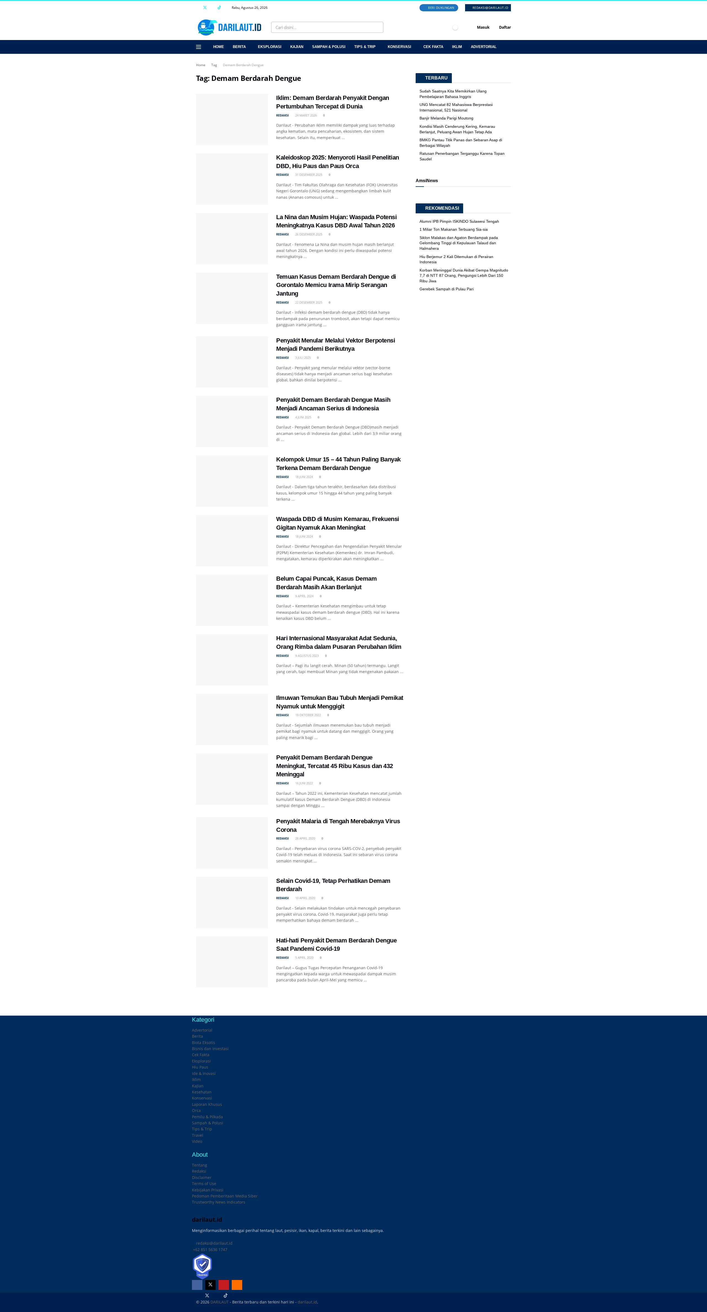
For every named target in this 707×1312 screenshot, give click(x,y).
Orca (196, 1110)
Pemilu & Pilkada (207, 1116)
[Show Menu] (198, 47)
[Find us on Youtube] (212, 8)
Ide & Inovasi (204, 1073)
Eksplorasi (269, 47)
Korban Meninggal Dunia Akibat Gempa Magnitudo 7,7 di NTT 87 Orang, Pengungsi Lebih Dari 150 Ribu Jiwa (464, 275)
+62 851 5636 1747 (209, 1249)
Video (197, 1141)
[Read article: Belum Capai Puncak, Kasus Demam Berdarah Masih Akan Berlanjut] (232, 600)
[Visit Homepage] (230, 27)
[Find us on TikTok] (219, 8)
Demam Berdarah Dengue (243, 65)
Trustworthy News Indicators (218, 1202)
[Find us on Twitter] (205, 8)
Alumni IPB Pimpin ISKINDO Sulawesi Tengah (459, 221)
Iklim (457, 47)
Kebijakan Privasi (207, 1190)
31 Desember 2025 (308, 174)
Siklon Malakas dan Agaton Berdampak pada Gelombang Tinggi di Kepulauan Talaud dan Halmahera (459, 243)
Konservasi (399, 47)
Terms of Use (204, 1183)
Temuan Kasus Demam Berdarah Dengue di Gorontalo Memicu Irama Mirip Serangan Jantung (336, 285)
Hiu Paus (200, 1067)
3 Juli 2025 (302, 357)
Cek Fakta (433, 47)
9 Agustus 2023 (306, 656)
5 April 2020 (303, 957)
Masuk (483, 27)
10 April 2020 (304, 898)
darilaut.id (307, 1302)
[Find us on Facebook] (197, 8)
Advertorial (484, 47)
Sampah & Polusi (328, 47)
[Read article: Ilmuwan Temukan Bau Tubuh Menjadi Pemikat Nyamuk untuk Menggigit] (232, 719)
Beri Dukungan (440, 8)
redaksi (282, 115)
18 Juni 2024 (303, 477)
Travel (197, 1135)
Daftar (504, 27)
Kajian (296, 47)
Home (218, 47)
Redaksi (199, 1171)
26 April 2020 (304, 838)
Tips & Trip (365, 47)
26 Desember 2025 (308, 234)
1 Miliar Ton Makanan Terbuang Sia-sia (454, 229)
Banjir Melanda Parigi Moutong (446, 118)
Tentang (199, 1165)
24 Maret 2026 (305, 115)
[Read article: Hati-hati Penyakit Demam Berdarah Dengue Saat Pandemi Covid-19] (232, 962)
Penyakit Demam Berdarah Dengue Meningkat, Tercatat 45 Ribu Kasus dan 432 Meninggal (334, 766)
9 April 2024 (303, 596)
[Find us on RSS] (226, 8)
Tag (214, 65)
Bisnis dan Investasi (210, 1048)
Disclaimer (202, 1177)
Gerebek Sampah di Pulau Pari (447, 289)
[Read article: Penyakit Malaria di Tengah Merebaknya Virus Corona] (232, 843)
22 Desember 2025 (308, 302)
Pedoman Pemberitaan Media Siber (225, 1196)
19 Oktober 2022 (307, 715)
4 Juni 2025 (302, 417)
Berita (239, 47)
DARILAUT (219, 1302)
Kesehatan (202, 1092)
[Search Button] (378, 27)
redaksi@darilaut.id (489, 8)
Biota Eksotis (203, 1042)
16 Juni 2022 (303, 783)
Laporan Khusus (207, 1104)
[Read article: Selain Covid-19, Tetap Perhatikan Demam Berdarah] (232, 902)
